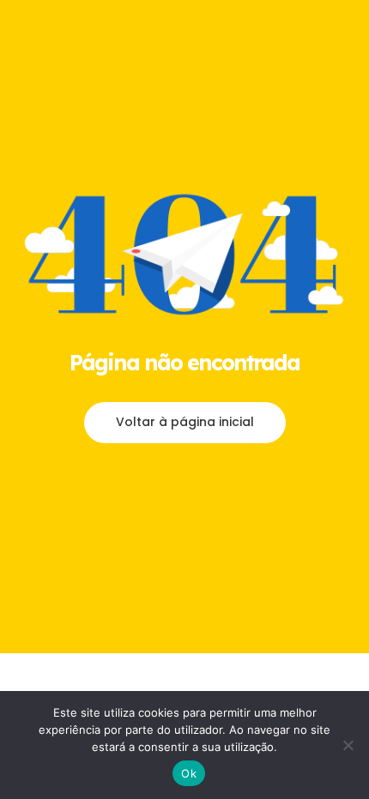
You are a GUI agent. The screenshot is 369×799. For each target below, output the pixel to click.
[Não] (347, 745)
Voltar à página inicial (185, 421)
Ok (189, 773)
